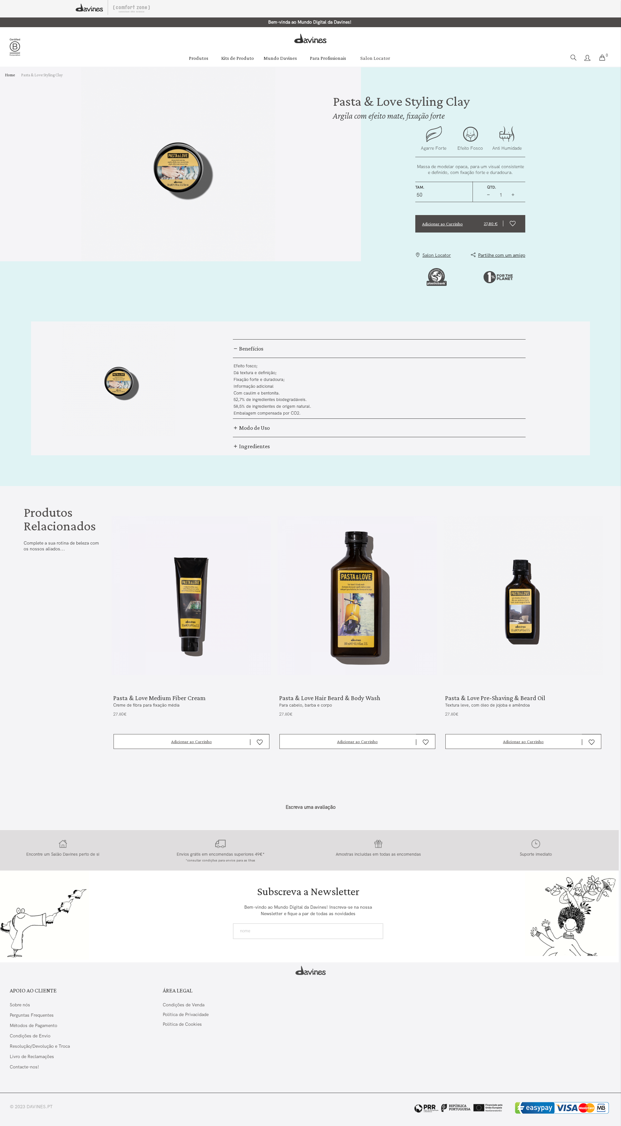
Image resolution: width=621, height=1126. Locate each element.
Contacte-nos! (24, 1067)
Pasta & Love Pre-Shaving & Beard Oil (495, 697)
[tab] (379, 348)
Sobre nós (20, 1005)
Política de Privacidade (186, 1014)
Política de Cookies (182, 1024)
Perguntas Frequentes (32, 1015)
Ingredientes (254, 446)
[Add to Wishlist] (514, 224)
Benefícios (250, 348)
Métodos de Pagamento (33, 1025)
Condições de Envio (30, 1036)
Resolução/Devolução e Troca (40, 1046)
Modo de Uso (254, 428)
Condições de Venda (183, 1005)
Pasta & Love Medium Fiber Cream (159, 697)
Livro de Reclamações (32, 1056)
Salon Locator (375, 58)
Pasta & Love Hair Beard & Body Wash (329, 697)
